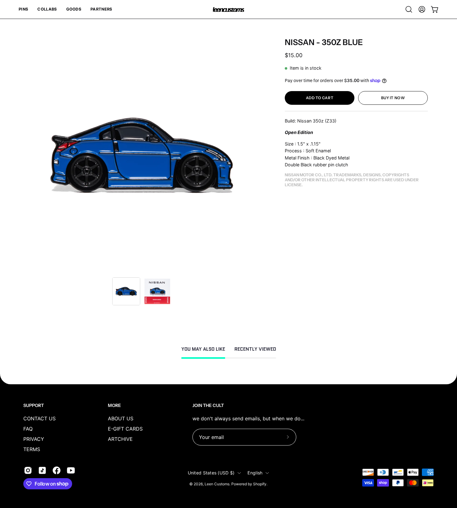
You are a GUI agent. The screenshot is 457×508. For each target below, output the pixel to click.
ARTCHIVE (120, 439)
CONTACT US (39, 418)
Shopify (259, 484)
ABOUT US (120, 418)
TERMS (31, 449)
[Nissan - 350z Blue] (126, 291)
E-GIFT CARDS (125, 429)
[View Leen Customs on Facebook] (56, 470)
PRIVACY (33, 439)
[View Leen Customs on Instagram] (28, 470)
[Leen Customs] (228, 9)
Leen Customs (217, 484)
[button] (23, 9)
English (254, 472)
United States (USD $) (211, 472)
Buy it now (393, 97)
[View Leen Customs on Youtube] (71, 470)
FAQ (28, 429)
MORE (114, 405)
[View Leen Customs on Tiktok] (42, 470)
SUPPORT (33, 405)
